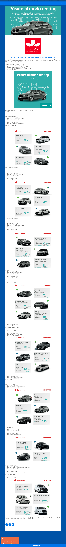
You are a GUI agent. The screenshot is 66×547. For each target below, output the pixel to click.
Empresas (35, 0)
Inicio (8, 0)
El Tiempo (55, 0)
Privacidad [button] (12, 541)
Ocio (15, 0)
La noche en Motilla (26, 0)
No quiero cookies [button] (6, 543)
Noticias (11, 0)
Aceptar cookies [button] (14, 543)
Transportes (18, 0)
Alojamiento (31, 0)
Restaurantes (22, 0)
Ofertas (38, 0)
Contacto (58, 0)
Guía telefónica (45, 0)
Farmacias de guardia (50, 0)
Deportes (13, 0)
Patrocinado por (33, 545)
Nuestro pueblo (41, 0)
